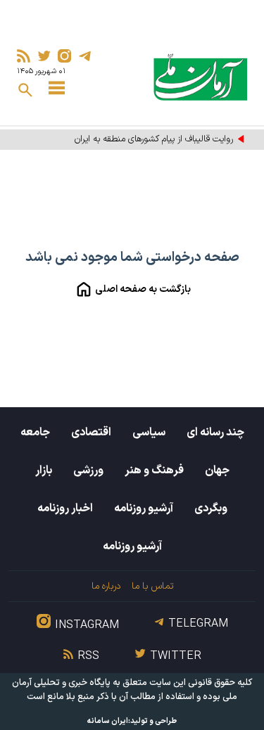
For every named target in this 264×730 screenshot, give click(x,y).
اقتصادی (91, 432)
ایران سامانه (107, 721)
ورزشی (88, 470)
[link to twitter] (44, 56)
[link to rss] (23, 56)
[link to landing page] (200, 77)
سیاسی (148, 432)
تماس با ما (152, 586)
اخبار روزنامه (65, 508)
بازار (43, 470)
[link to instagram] (64, 56)
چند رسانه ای (215, 432)
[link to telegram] (85, 56)
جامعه (35, 432)
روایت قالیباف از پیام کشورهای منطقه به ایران (154, 139)
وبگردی (210, 508)
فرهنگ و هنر (154, 470)
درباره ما (106, 586)
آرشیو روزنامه (143, 508)
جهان (217, 470)
